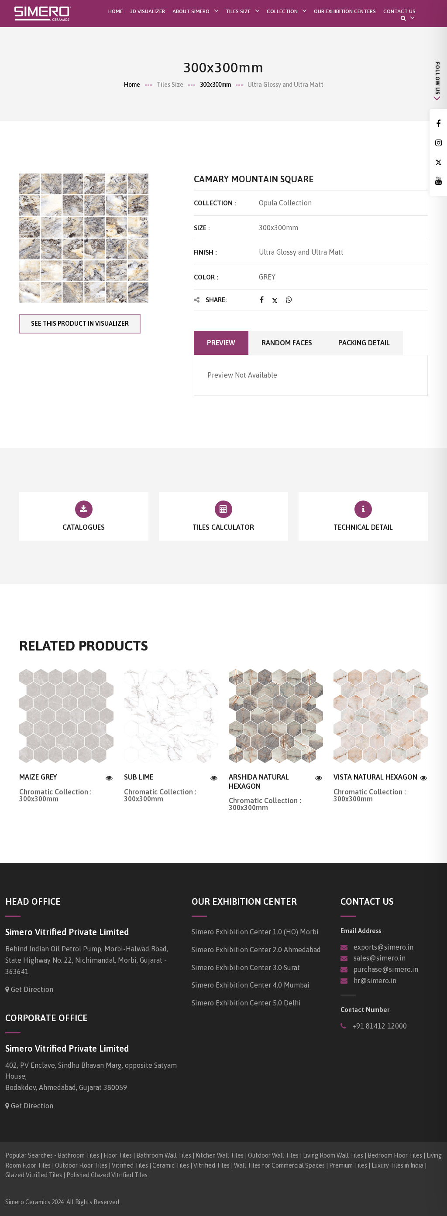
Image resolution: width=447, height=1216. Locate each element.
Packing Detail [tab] (364, 343)
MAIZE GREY (38, 777)
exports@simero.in (383, 947)
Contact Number (364, 1009)
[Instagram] (438, 143)
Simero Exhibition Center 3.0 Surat (246, 967)
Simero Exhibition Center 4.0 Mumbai (250, 985)
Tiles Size (238, 11)
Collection (282, 11)
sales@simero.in (380, 958)
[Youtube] (438, 181)
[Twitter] (438, 162)
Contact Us (399, 11)
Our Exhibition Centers (345, 11)
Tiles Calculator (223, 527)
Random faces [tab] (286, 343)
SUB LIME (138, 777)
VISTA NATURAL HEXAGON (375, 777)
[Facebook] (438, 124)
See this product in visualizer (80, 323)
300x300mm (215, 84)
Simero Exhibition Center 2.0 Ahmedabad (256, 950)
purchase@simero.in (386, 969)
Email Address (360, 930)
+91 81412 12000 (379, 1026)
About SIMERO (191, 11)
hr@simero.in (375, 980)
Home (115, 11)
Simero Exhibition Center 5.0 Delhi (246, 1003)
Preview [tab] (221, 343)
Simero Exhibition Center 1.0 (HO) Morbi (255, 932)
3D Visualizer (147, 11)
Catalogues (83, 527)
